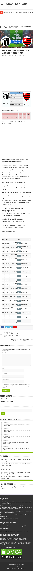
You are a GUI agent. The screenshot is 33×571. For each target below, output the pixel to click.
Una (9, 461)
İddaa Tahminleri (11, 26)
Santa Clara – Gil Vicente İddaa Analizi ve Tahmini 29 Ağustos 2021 (12, 334)
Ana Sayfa (4, 26)
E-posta (4, 373)
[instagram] (17, 567)
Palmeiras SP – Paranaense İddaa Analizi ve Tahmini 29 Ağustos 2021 (20, 340)
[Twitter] (15, 567)
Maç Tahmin (16, 4)
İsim (3, 368)
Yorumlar (27, 55)
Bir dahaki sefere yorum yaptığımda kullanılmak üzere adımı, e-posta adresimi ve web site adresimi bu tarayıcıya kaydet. (16, 386)
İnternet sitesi (5, 379)
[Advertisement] (16, 19)
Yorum (4, 352)
